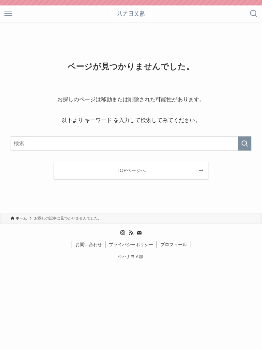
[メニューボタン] (8, 13)
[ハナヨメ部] (131, 13)
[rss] (131, 233)
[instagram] (123, 233)
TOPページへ (131, 170)
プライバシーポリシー (131, 244)
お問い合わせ (88, 244)
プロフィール (173, 244)
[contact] (139, 233)
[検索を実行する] (244, 143)
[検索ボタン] (254, 13)
